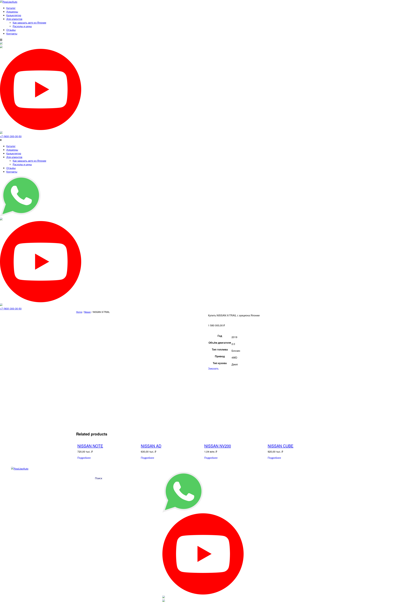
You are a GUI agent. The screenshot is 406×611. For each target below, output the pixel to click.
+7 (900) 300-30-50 (11, 136)
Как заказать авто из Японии (29, 22)
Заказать (213, 368)
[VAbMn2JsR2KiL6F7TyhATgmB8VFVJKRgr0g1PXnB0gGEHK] (88, 394)
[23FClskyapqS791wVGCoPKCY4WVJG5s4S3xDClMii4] (112, 394)
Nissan (87, 312)
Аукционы (12, 11)
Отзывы (11, 30)
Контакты (11, 33)
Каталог (11, 8)
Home (79, 312)
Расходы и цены (22, 26)
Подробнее (84, 458)
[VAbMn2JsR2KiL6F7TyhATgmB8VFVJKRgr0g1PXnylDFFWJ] (123, 349)
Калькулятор (13, 15)
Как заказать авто (324, 472)
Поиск (98, 478)
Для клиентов (14, 19)
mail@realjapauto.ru (389, 139)
